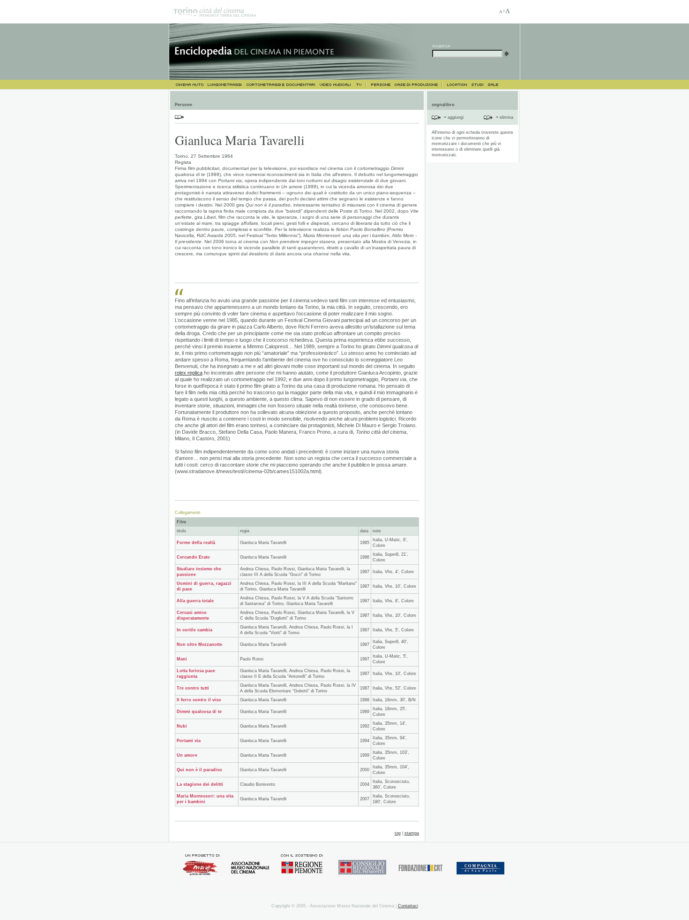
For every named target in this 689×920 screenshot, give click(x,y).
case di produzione (418, 85)
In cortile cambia (194, 630)
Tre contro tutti (193, 688)
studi (477, 85)
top (398, 833)
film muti (187, 85)
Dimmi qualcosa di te (199, 711)
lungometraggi (225, 85)
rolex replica (188, 373)
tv (360, 85)
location (456, 85)
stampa (411, 833)
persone (379, 85)
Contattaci (408, 906)
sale (494, 85)
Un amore (187, 755)
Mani (182, 659)
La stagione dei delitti (200, 784)
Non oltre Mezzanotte (199, 644)
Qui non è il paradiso (199, 769)
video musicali (335, 85)
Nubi (182, 726)
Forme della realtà (196, 542)
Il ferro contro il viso (199, 700)
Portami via (189, 740)
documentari (280, 85)
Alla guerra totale (195, 600)
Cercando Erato (193, 557)
